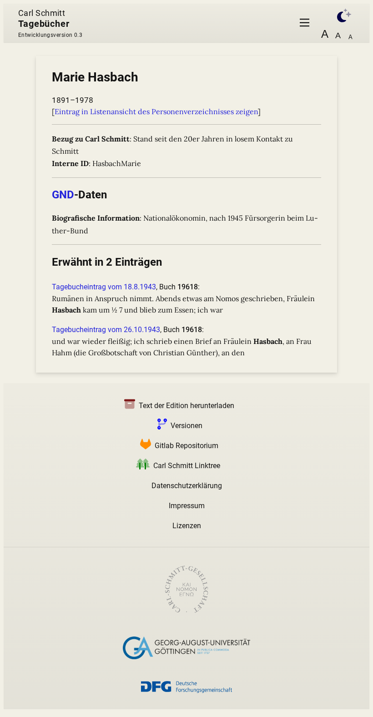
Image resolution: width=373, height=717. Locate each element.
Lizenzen (186, 525)
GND (63, 194)
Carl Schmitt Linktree (186, 465)
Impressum (187, 505)
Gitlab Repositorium (186, 445)
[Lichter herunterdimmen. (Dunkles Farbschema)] (339, 14)
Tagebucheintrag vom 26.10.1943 (106, 329)
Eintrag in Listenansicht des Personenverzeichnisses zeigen (156, 111)
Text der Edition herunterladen (186, 405)
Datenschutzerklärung (186, 485)
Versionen (186, 425)
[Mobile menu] (304, 23)
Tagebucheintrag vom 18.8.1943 (104, 287)
